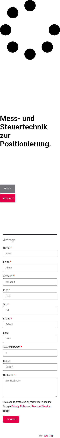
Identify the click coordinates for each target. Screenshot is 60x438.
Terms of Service (41, 406)
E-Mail (7, 318)
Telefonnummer (11, 346)
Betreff (7, 361)
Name (6, 247)
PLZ (5, 290)
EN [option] (46, 435)
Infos (7, 189)
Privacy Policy (19, 406)
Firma (6, 261)
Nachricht (8, 375)
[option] (46, 435)
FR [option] (51, 435)
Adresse (8, 276)
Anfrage (7, 198)
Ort (5, 304)
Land (5, 332)
